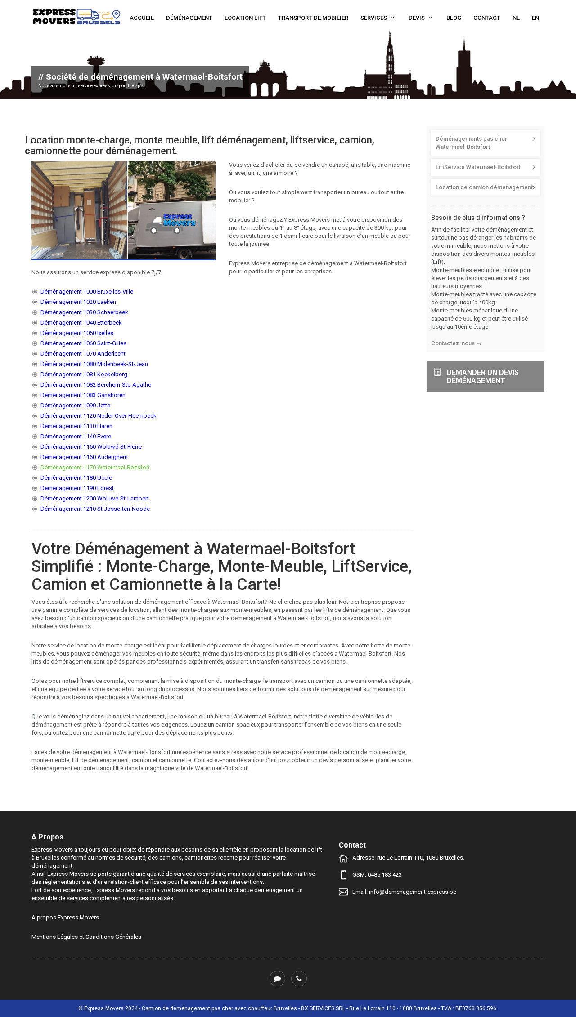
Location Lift (245, 17)
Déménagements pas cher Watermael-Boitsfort (471, 142)
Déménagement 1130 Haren (76, 426)
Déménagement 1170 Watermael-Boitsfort (95, 467)
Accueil (142, 17)
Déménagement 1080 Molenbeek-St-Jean (94, 364)
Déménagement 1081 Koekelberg (83, 374)
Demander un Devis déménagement (483, 376)
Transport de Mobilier (313, 17)
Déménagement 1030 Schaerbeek (84, 312)
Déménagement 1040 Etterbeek (81, 322)
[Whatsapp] (277, 978)
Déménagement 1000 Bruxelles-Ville (86, 291)
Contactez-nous (453, 343)
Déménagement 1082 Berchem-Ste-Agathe (95, 384)
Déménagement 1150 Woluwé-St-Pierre (91, 446)
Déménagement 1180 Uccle (76, 477)
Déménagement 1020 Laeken (78, 302)
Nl (516, 17)
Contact (486, 17)
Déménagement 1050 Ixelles (76, 333)
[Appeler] (299, 978)
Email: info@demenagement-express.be (404, 891)
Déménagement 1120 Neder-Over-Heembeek (98, 415)
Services (374, 17)
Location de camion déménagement (484, 187)
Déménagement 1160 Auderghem (84, 457)
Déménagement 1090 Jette (75, 405)
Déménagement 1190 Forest (77, 488)
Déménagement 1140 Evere (75, 436)
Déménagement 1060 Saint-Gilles (83, 343)
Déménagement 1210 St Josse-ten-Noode (95, 508)
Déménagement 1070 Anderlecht (83, 353)
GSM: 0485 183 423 (377, 874)
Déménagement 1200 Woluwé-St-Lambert (94, 498)
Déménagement (189, 17)
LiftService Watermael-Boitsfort (478, 167)
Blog (453, 17)
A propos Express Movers (65, 917)
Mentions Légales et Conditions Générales (86, 936)
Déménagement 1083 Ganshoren (83, 395)
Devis (417, 17)
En (535, 17)
